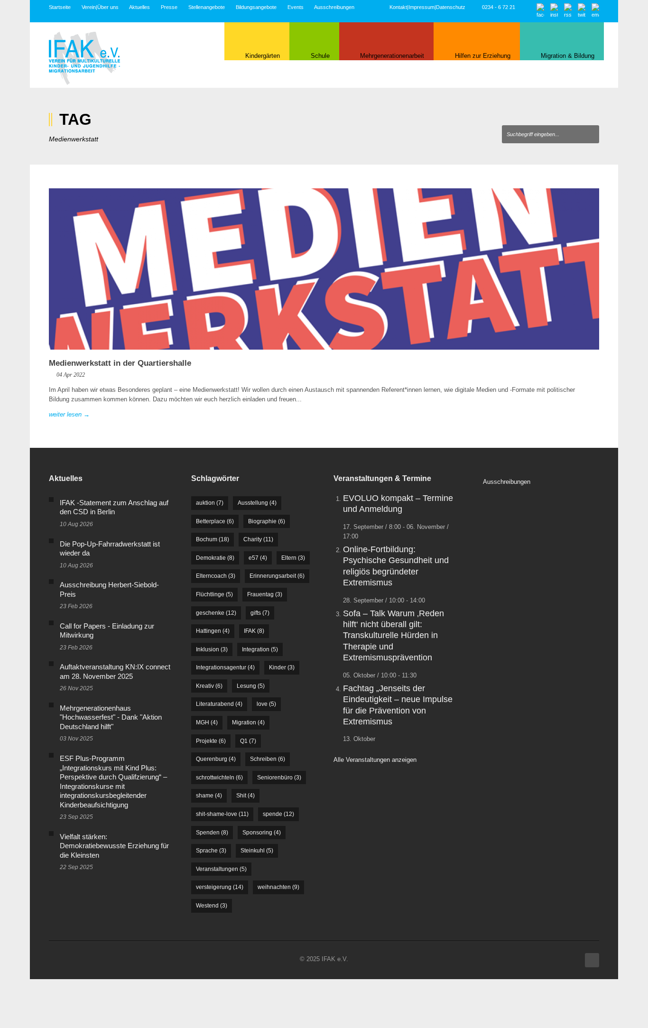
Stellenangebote (206, 7)
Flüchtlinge (214, 594)
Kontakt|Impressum (412, 7)
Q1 (248, 741)
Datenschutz (450, 7)
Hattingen (213, 631)
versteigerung (219, 887)
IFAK (254, 631)
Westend (211, 905)
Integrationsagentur (225, 667)
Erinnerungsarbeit (277, 576)
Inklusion (212, 649)
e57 (258, 558)
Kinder (282, 667)
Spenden (212, 832)
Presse (169, 7)
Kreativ (209, 686)
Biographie (266, 521)
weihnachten (278, 887)
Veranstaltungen (221, 869)
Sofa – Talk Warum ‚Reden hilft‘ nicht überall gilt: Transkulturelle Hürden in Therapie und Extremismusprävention (393, 636)
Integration (260, 649)
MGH (207, 722)
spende (278, 814)
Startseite (60, 7)
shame (209, 795)
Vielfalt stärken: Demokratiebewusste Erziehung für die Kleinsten (114, 846)
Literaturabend (219, 704)
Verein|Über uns (100, 7)
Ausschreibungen (334, 7)
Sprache (211, 850)
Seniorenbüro (279, 777)
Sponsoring (261, 832)
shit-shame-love (222, 814)
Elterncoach (215, 576)
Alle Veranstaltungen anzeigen (375, 759)
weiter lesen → (69, 414)
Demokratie (215, 558)
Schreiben (267, 759)
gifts (259, 613)
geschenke (216, 613)
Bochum (212, 539)
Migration (248, 722)
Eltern (293, 558)
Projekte (211, 741)
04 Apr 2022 (70, 374)
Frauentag (264, 594)
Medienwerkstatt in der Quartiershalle (120, 363)
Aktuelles (139, 7)
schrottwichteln (219, 777)
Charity (258, 539)
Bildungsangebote (256, 7)
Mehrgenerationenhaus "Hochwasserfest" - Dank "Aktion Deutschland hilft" (111, 717)
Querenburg (216, 759)
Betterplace (215, 521)
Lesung (251, 686)
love (266, 704)
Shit (245, 795)
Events (295, 7)
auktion (209, 503)
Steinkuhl (257, 850)
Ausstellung (257, 503)
